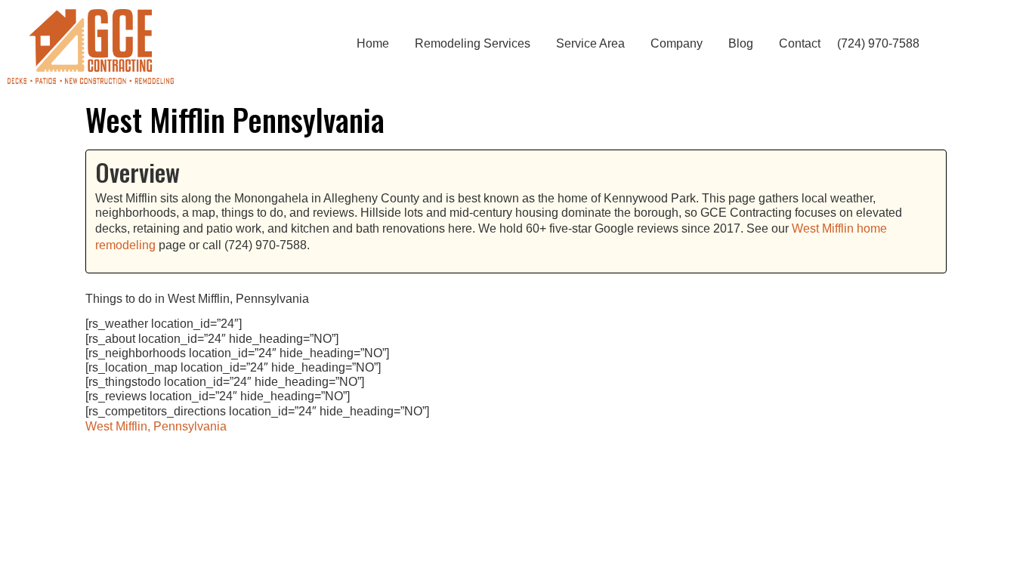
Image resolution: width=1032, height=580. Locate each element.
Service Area (590, 43)
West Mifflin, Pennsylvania (156, 426)
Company (676, 43)
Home (373, 43)
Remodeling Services (472, 43)
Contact (799, 43)
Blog (740, 43)
